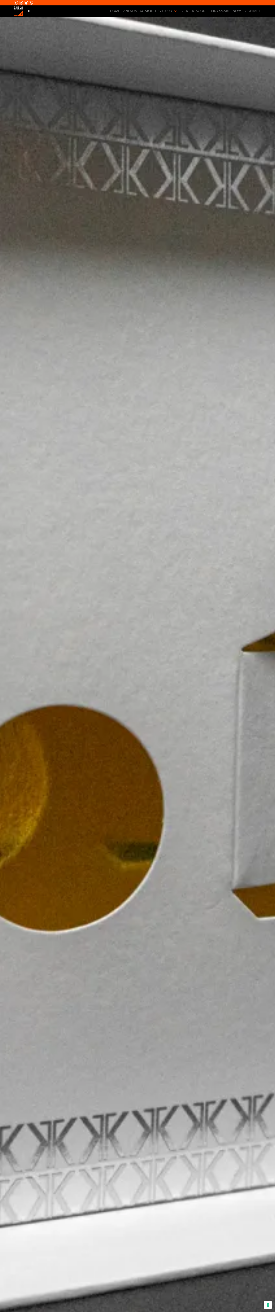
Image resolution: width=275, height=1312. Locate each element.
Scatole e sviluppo (156, 11)
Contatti (252, 11)
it (29, 11)
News (237, 11)
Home (115, 11)
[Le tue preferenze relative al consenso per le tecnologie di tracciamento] (268, 1305)
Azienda (130, 11)
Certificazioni (194, 11)
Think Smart (220, 11)
